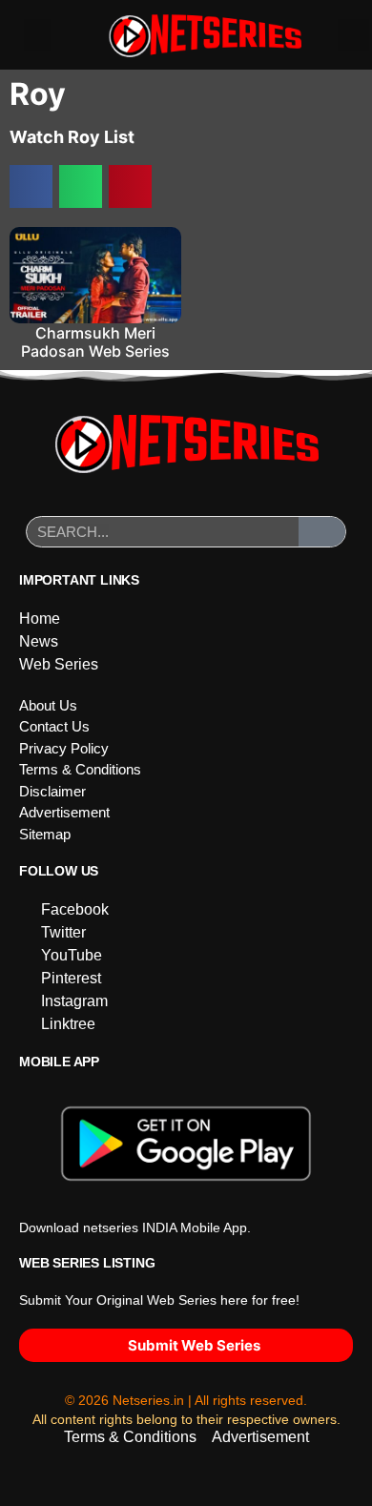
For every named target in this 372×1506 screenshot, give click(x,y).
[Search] (322, 532)
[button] (37, 35)
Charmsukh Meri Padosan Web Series (95, 342)
